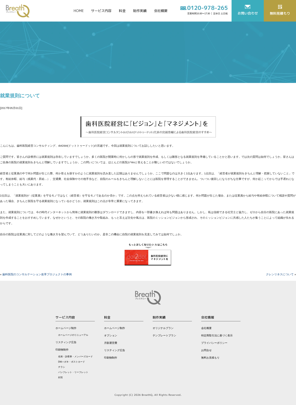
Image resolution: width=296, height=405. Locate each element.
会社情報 (207, 317)
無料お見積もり (210, 357)
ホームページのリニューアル (73, 335)
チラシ (61, 367)
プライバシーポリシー (214, 342)
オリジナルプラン (163, 328)
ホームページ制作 (66, 328)
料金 (122, 10)
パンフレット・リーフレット (73, 372)
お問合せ (206, 350)
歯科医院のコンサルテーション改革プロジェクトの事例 (37, 274)
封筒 (60, 377)
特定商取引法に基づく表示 (217, 335)
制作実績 (140, 10)
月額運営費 (110, 342)
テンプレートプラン (164, 335)
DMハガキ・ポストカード (71, 361)
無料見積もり (280, 13)
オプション (110, 335)
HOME (79, 10)
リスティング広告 (66, 342)
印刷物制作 (62, 349)
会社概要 (161, 10)
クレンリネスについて (280, 274)
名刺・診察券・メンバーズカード (75, 356)
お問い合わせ (248, 13)
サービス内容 (101, 10)
